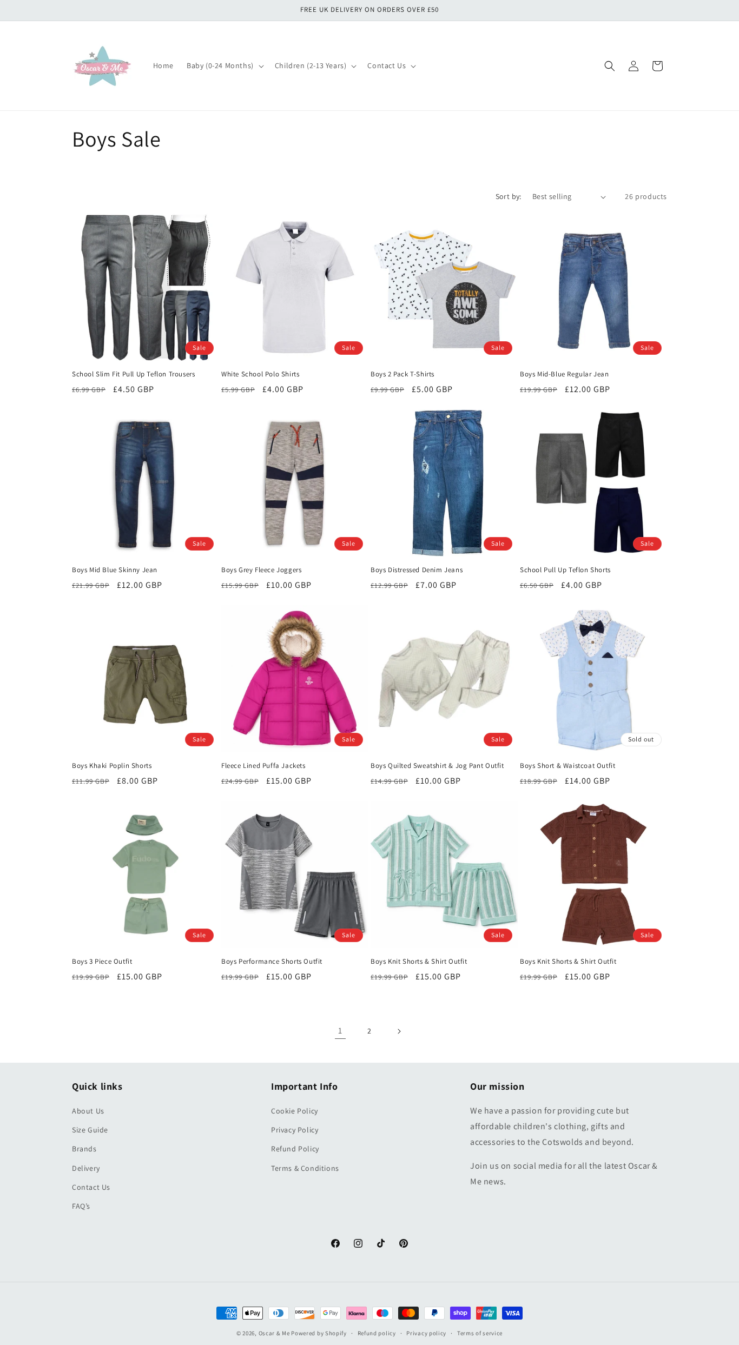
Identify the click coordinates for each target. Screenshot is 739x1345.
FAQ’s (81, 1206)
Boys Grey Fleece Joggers (261, 570)
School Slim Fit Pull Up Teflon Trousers (133, 374)
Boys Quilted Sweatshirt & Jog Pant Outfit (437, 765)
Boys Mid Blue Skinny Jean (114, 570)
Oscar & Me (274, 1333)
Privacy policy (426, 1333)
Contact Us (91, 1187)
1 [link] (340, 1030)
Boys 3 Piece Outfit (102, 961)
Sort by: (509, 196)
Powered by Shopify (319, 1333)
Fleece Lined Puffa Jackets (263, 765)
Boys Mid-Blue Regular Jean (564, 374)
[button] (224, 65)
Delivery (86, 1168)
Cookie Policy (294, 1111)
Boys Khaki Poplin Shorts (111, 765)
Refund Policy (295, 1149)
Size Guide (90, 1130)
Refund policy (377, 1333)
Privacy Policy (294, 1130)
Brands (84, 1149)
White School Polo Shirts (260, 374)
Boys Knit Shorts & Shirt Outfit (419, 961)
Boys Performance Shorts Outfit (271, 961)
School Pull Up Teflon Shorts (565, 570)
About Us (88, 1111)
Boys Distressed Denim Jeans (417, 570)
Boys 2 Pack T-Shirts (402, 374)
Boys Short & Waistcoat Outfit (567, 765)
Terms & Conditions (305, 1168)
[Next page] (399, 1031)
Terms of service (480, 1333)
